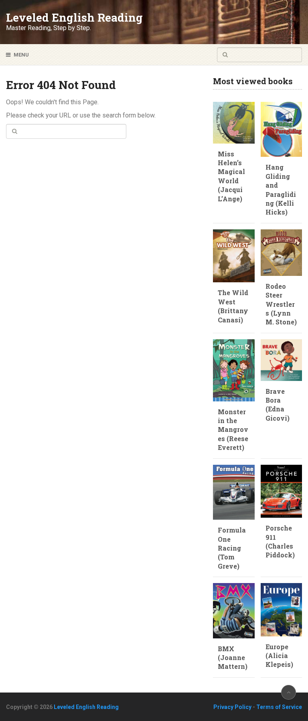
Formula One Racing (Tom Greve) (232, 548)
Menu (21, 55)
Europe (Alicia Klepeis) (279, 655)
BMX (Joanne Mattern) (232, 657)
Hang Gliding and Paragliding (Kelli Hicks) (280, 189)
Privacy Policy (232, 707)
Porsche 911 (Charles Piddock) (280, 541)
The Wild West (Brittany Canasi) (233, 306)
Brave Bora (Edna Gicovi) (277, 404)
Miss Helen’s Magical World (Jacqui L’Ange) (231, 176)
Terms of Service (279, 707)
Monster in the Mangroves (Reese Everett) (233, 429)
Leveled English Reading (74, 17)
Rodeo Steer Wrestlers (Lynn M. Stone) (281, 304)
